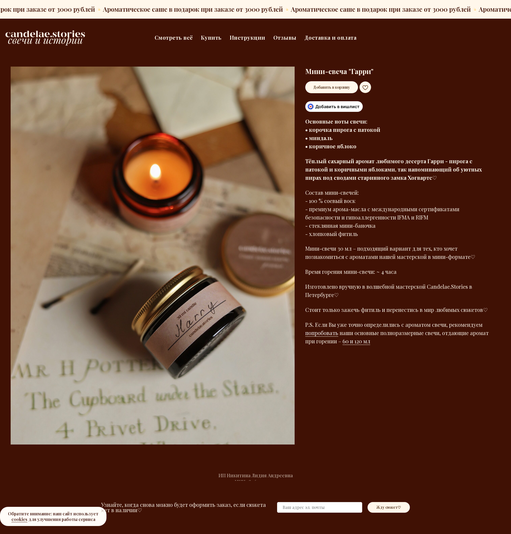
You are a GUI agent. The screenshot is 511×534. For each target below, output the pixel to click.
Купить (211, 37)
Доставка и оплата (330, 37)
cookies (19, 519)
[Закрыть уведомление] (102, 510)
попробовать (321, 332)
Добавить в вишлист (337, 106)
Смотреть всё (174, 37)
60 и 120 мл (356, 341)
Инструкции (247, 37)
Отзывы (284, 37)
